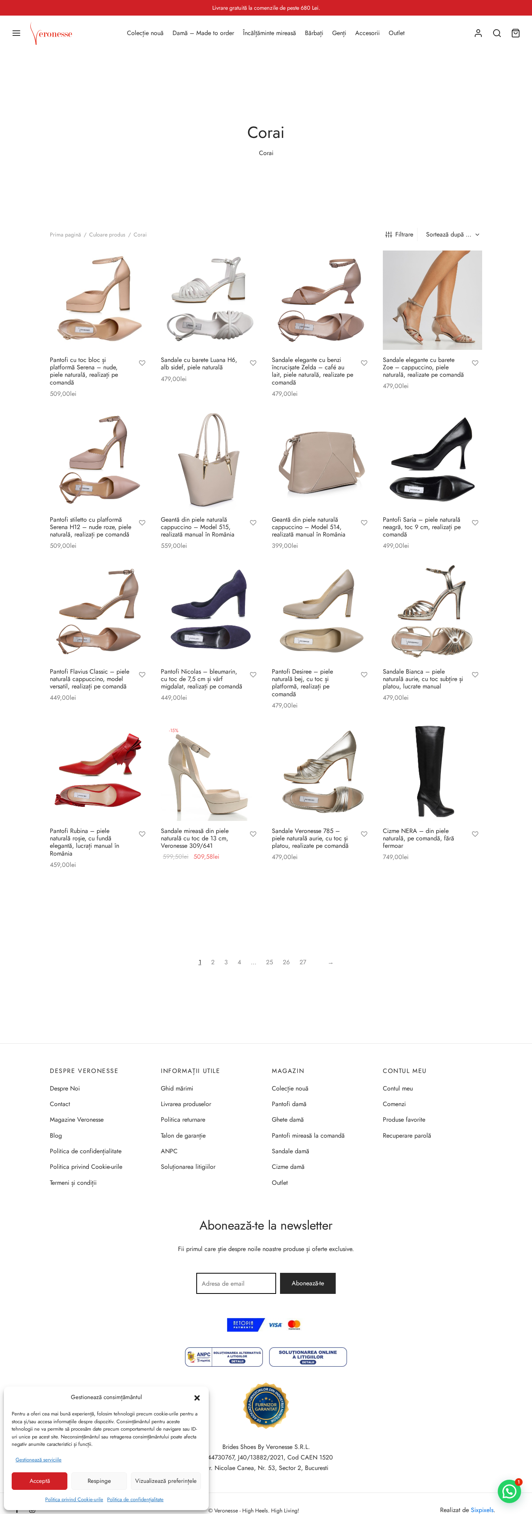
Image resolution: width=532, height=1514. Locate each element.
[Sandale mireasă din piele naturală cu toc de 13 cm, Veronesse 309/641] (210, 771)
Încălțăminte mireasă (269, 32)
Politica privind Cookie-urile (74, 1499)
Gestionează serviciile (39, 1459)
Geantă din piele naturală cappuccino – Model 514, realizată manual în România (308, 527)
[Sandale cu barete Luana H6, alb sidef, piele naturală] (210, 300)
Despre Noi (65, 1088)
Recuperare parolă (407, 1135)
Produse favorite (404, 1119)
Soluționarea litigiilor (188, 1166)
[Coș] (515, 33)
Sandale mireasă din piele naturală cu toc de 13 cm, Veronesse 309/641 (195, 838)
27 (302, 962)
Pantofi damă (289, 1103)
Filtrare (404, 234)
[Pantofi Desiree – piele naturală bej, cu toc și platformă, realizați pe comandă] (321, 612)
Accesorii (367, 32)
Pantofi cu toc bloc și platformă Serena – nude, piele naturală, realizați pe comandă (84, 371)
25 (269, 962)
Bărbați (314, 32)
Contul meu (398, 1088)
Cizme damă (288, 1166)
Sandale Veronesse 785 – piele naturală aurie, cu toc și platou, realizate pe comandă (310, 838)
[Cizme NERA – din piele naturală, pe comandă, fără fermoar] (432, 771)
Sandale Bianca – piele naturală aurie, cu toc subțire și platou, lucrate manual (423, 679)
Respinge (99, 1481)
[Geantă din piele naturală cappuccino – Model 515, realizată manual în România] (210, 460)
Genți (339, 32)
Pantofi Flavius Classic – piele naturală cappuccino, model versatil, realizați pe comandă (89, 679)
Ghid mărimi (177, 1088)
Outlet (397, 32)
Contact (60, 1103)
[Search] (497, 33)
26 (286, 962)
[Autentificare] (478, 33)
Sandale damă (290, 1151)
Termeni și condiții (73, 1182)
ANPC (169, 1151)
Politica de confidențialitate (135, 1499)
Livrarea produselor (186, 1103)
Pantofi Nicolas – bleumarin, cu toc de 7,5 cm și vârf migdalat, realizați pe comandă (201, 679)
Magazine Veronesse (77, 1119)
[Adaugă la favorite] (142, 364)
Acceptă (40, 1481)
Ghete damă (288, 1119)
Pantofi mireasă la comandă (308, 1135)
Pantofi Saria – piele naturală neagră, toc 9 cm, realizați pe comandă (422, 527)
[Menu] (16, 33)
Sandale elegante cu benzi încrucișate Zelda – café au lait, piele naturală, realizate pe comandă (312, 371)
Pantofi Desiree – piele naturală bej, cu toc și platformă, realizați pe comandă (302, 683)
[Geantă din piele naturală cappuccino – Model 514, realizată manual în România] (321, 460)
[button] (197, 1397)
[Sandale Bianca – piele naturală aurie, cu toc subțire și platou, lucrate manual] (432, 612)
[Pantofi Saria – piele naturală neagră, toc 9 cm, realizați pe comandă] (432, 460)
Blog (56, 1135)
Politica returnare (183, 1119)
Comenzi (394, 1103)
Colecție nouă (145, 32)
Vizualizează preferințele (166, 1481)
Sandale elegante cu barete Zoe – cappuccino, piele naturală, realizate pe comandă (423, 367)
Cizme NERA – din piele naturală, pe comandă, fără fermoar (418, 838)
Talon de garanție (183, 1135)
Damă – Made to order (203, 32)
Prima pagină (65, 234)
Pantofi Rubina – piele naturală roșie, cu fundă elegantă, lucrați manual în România (84, 842)
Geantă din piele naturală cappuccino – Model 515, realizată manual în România (197, 527)
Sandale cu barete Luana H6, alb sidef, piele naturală (199, 363)
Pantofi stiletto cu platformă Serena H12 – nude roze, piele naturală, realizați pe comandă (90, 527)
